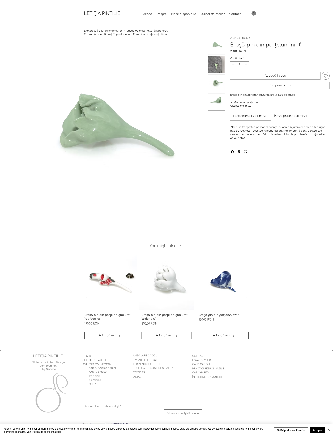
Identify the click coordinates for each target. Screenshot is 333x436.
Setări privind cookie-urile (291, 430)
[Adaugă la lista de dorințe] (326, 76)
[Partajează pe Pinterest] (239, 152)
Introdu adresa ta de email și (102, 406)
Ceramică (139, 34)
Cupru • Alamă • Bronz (97, 34)
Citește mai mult (240, 106)
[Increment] (246, 65)
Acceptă (317, 430)
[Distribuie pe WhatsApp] (246, 152)
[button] (253, 13)
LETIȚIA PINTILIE (102, 13)
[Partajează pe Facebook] (232, 152)
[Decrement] (233, 65)
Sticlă (163, 34)
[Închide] (329, 430)
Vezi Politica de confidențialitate (44, 431)
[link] (250, 116)
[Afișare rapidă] (109, 282)
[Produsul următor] (246, 298)
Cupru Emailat (122, 34)
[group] (166, 298)
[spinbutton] (239, 65)
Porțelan (152, 34)
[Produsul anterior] (86, 298)
